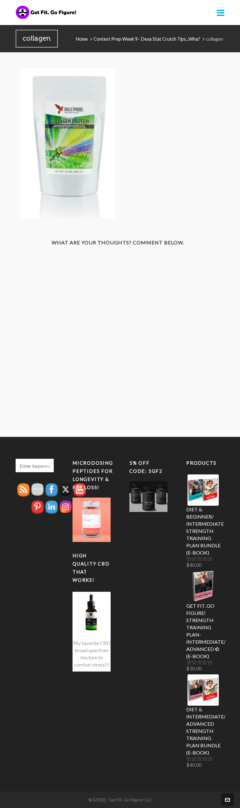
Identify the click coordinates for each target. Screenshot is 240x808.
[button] (46, 465)
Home (82, 39)
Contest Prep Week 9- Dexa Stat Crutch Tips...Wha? (146, 39)
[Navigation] (220, 12)
